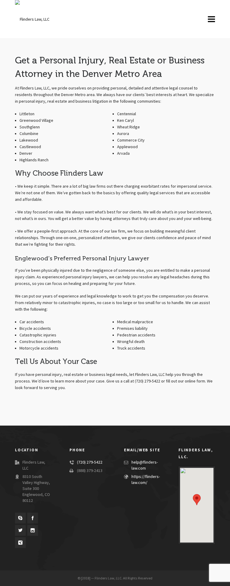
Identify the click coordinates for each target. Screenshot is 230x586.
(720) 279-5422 (89, 462)
